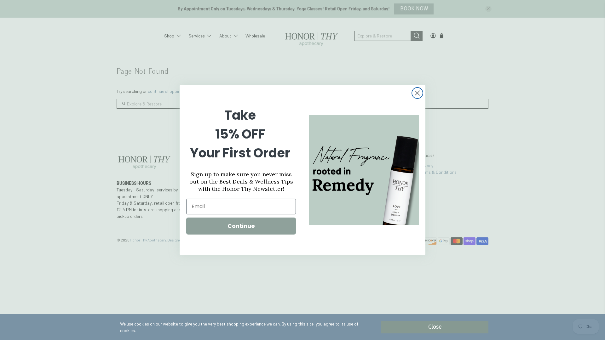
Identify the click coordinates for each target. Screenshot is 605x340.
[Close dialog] (417, 93)
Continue (241, 226)
